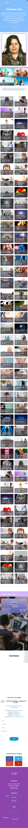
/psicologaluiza (17, 713)
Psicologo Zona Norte (14, 809)
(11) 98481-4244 (19, 716)
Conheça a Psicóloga (14, 27)
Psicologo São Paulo (14, 811)
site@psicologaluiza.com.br (16, 710)
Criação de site (13, 817)
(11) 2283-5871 (10, 716)
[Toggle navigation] (14, 1)
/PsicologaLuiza (16, 715)
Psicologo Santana (14, 813)
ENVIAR (14, 738)
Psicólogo (9, 89)
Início (4, 89)
